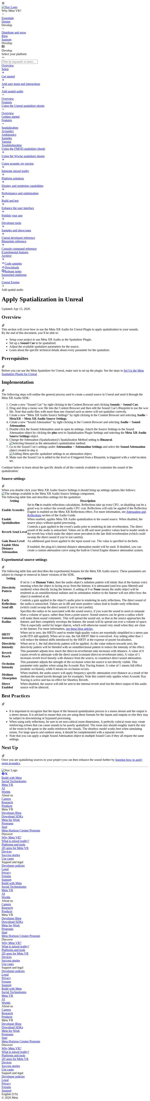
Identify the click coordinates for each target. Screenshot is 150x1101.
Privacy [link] (6, 872)
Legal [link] (5, 869)
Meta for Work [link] (11, 820)
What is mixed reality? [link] (15, 841)
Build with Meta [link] (12, 777)
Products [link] (7, 805)
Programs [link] (7, 823)
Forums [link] (6, 876)
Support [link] (6, 879)
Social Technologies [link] (14, 781)
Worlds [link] (6, 791)
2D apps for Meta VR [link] (15, 848)
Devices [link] (7, 851)
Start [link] (4, 827)
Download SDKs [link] (12, 816)
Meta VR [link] (7, 784)
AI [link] (3, 788)
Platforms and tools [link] (13, 844)
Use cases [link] (8, 858)
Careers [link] (6, 798)
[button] (75, 3)
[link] (9, 7)
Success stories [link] (11, 855)
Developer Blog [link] (11, 813)
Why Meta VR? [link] (11, 837)
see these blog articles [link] (79, 628)
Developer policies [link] (13, 865)
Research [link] (7, 802)
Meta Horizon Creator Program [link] (21, 830)
